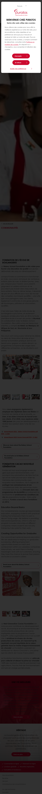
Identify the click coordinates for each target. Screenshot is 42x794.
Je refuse (18, 62)
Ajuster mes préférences (18, 69)
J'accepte (18, 56)
